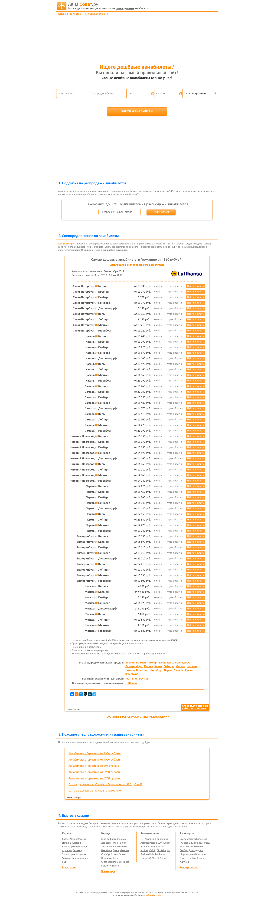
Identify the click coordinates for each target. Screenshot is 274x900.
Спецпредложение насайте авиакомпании (195, 707)
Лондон (105, 843)
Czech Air (158, 858)
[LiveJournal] (90, 694)
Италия (84, 858)
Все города (108, 871)
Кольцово (185, 847)
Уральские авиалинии (157, 839)
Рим (124, 847)
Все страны (69, 867)
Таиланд (77, 850)
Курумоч (184, 862)
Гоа (124, 839)
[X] (85, 694)
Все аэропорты (189, 867)
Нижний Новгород (136, 670)
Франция (67, 850)
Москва (180, 666)
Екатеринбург (134, 666)
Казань (148, 666)
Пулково (184, 843)
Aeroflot (144, 843)
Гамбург (152, 662)
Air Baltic (161, 850)
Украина (66, 858)
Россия (143, 678)
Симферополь (108, 862)
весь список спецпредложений (137, 716)
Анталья (114, 866)
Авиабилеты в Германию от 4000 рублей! (94, 753)
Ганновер (165, 662)
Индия (84, 847)
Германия (131, 678)
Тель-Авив (106, 847)
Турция (75, 858)
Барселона (116, 839)
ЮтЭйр (152, 850)
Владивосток (186, 839)
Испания (67, 843)
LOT (142, 839)
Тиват (126, 862)
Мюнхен (192, 666)
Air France (149, 847)
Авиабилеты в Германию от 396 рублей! (93, 766)
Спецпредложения (96, 13)
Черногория (68, 854)
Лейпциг (168, 666)
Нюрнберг (156, 670)
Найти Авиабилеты (137, 111)
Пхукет (114, 854)
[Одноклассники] (76, 694)
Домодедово (196, 850)
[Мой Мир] (81, 694)
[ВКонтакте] (72, 694)
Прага (116, 850)
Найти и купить (195, 286)
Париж (122, 843)
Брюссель (200, 854)
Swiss (166, 858)
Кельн (158, 666)
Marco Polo (197, 847)
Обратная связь (153, 895)
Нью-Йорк (106, 850)
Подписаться (161, 212)
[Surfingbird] (94, 694)
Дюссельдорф (181, 662)
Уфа (194, 858)
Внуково (193, 843)
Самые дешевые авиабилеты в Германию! (95, 790)
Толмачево (185, 858)
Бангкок (117, 847)
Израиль (82, 839)
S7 (151, 858)
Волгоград (204, 843)
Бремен (141, 662)
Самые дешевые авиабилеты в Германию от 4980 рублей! (137, 260)
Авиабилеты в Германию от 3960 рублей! (94, 772)
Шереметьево (187, 854)
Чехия (73, 839)
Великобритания (71, 847)
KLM (159, 843)
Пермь (168, 670)
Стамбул (105, 854)
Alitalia (151, 854)
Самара (178, 670)
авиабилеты (108, 6)
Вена (115, 858)
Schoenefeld (200, 839)
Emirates (145, 858)
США (64, 862)
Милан (114, 843)
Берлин (130, 662)
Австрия (76, 843)
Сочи (119, 862)
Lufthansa (131, 683)
